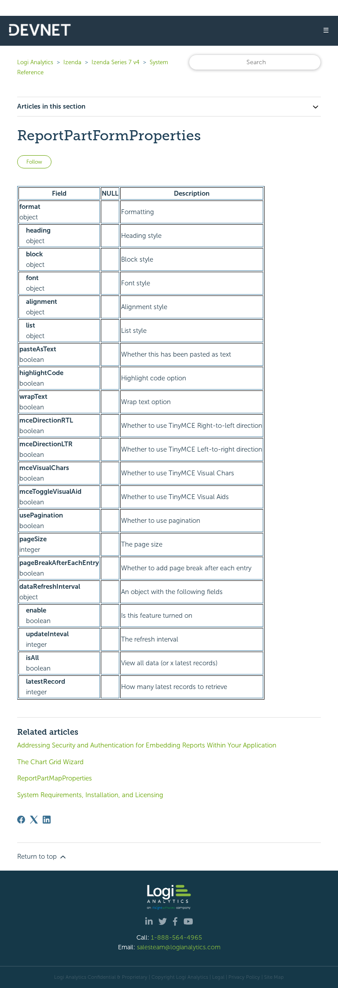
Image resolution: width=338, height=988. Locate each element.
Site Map (274, 977)
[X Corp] (34, 820)
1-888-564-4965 (176, 937)
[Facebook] (21, 820)
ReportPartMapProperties (54, 778)
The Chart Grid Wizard (50, 762)
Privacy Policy (244, 977)
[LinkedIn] (47, 820)
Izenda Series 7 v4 (116, 62)
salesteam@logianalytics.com (178, 947)
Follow (34, 162)
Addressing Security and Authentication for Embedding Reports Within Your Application (146, 745)
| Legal (216, 977)
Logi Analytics (35, 62)
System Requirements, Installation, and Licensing (90, 795)
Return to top (38, 856)
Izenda (72, 62)
